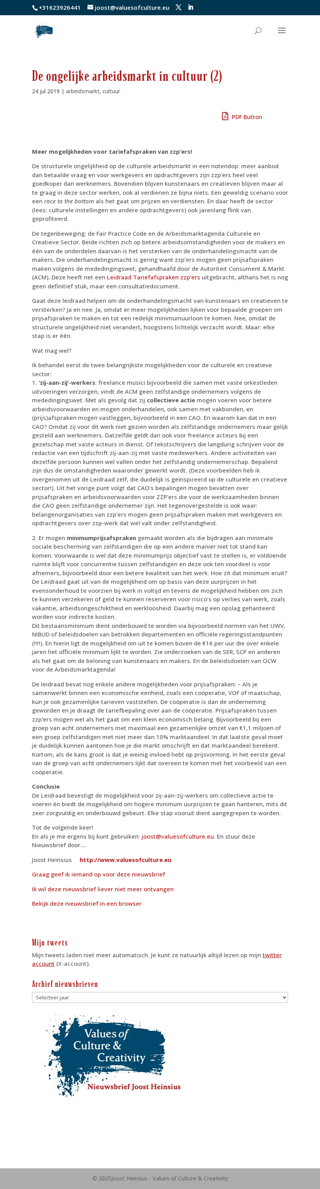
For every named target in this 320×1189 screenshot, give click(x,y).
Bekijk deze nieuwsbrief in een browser (87, 903)
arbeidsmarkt (83, 91)
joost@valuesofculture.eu (178, 836)
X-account (72, 963)
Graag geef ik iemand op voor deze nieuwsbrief (98, 874)
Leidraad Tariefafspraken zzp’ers (153, 277)
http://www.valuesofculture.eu (125, 860)
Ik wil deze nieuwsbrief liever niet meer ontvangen (103, 889)
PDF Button (246, 117)
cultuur (111, 91)
